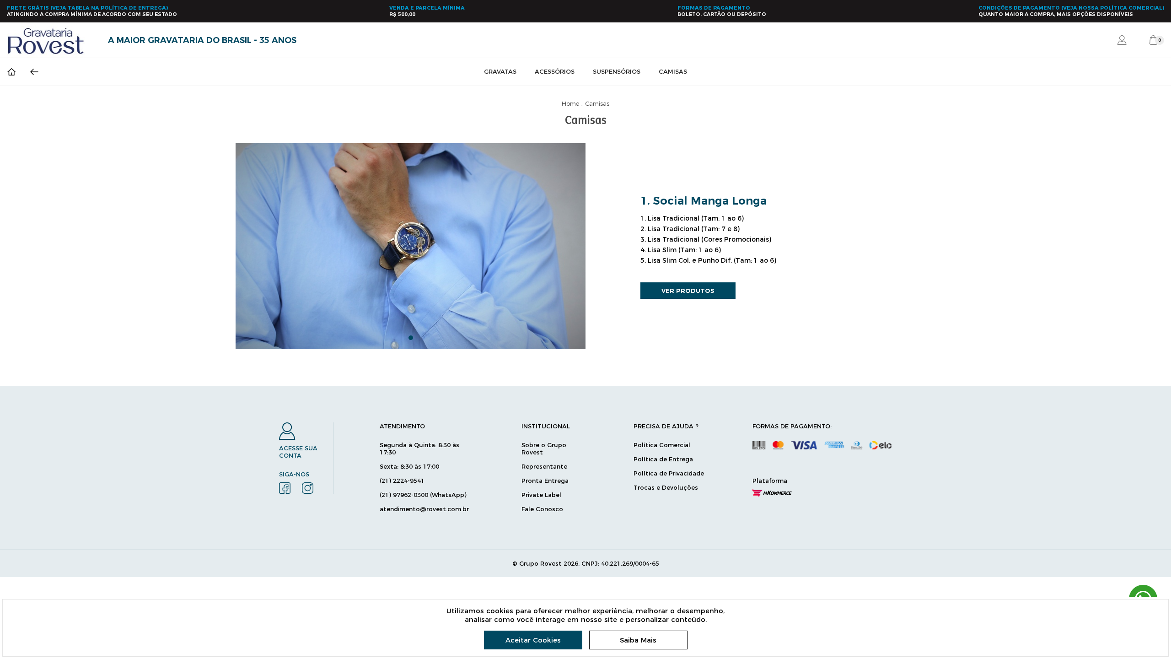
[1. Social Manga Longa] (411, 246)
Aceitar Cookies (533, 640)
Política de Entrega (663, 459)
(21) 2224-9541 (402, 480)
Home (570, 103)
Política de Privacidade (669, 473)
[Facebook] (284, 488)
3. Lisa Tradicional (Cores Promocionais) (705, 239)
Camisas (597, 103)
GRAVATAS (500, 71)
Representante (544, 466)
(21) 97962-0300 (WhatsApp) (423, 494)
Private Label (541, 494)
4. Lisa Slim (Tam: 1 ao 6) (680, 250)
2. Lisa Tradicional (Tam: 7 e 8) (690, 229)
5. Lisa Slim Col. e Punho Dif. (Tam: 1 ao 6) (708, 260)
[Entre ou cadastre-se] (1122, 40)
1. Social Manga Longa (703, 200)
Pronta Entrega (545, 480)
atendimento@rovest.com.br (424, 509)
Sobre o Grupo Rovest (543, 448)
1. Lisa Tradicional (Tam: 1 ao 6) (692, 218)
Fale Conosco (542, 509)
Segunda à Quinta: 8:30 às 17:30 (419, 448)
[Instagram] (307, 488)
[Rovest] (46, 40)
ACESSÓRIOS (555, 71)
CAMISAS (673, 71)
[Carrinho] (1153, 40)
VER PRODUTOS (687, 290)
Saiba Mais (638, 640)
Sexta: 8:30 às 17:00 (409, 466)
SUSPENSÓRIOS (616, 71)
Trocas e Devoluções (666, 487)
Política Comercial (662, 444)
